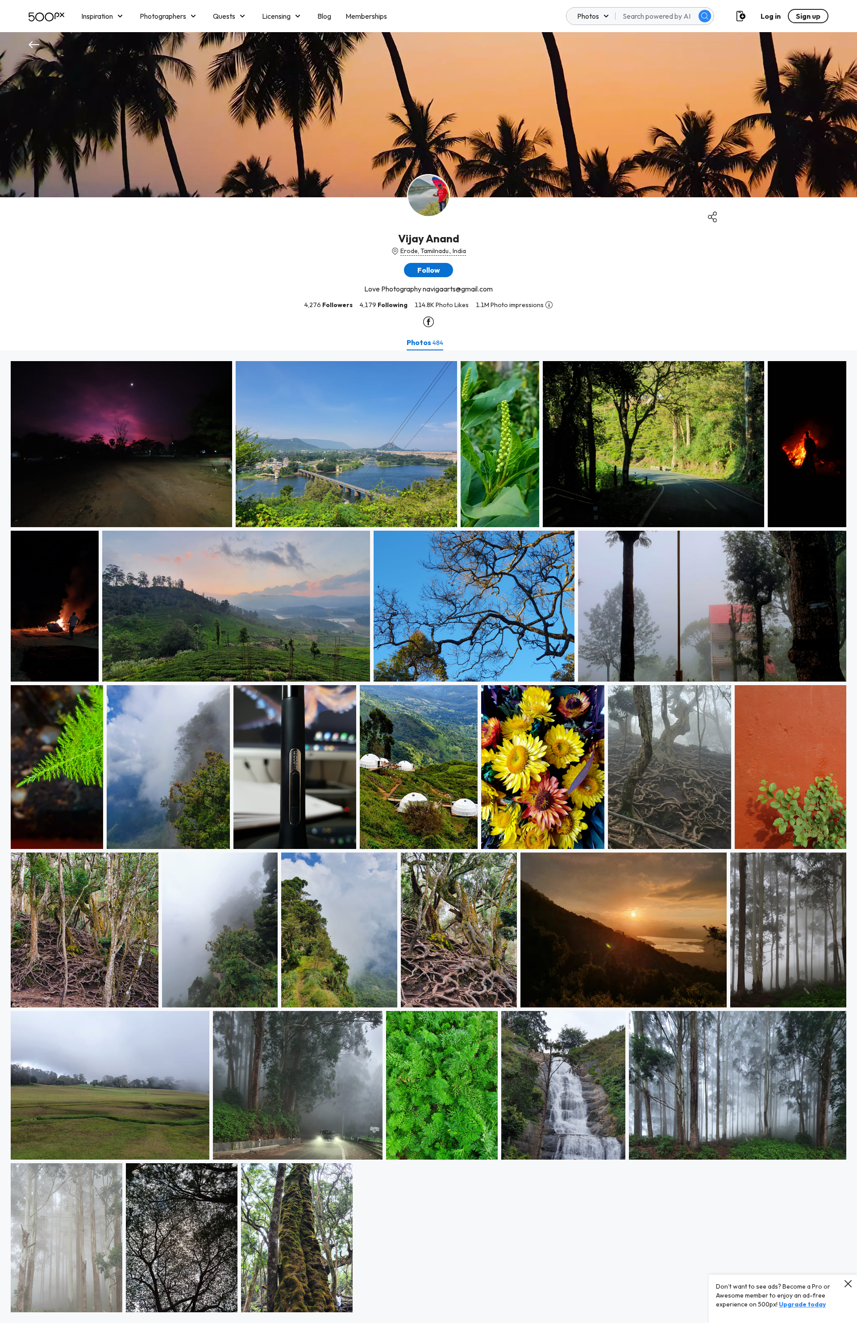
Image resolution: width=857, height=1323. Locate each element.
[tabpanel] (428, 836)
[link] (121, 444)
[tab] (425, 342)
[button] (705, 16)
